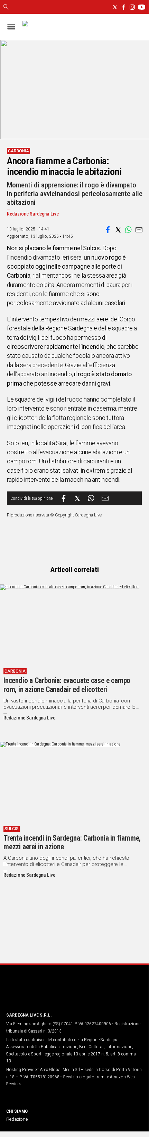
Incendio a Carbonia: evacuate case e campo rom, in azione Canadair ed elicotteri (66, 685)
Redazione (17, 1119)
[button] (107, 229)
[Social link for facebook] (123, 7)
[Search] (6, 7)
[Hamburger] (11, 27)
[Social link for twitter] (115, 7)
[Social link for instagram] (132, 7)
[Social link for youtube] (141, 7)
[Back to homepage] (42, 993)
